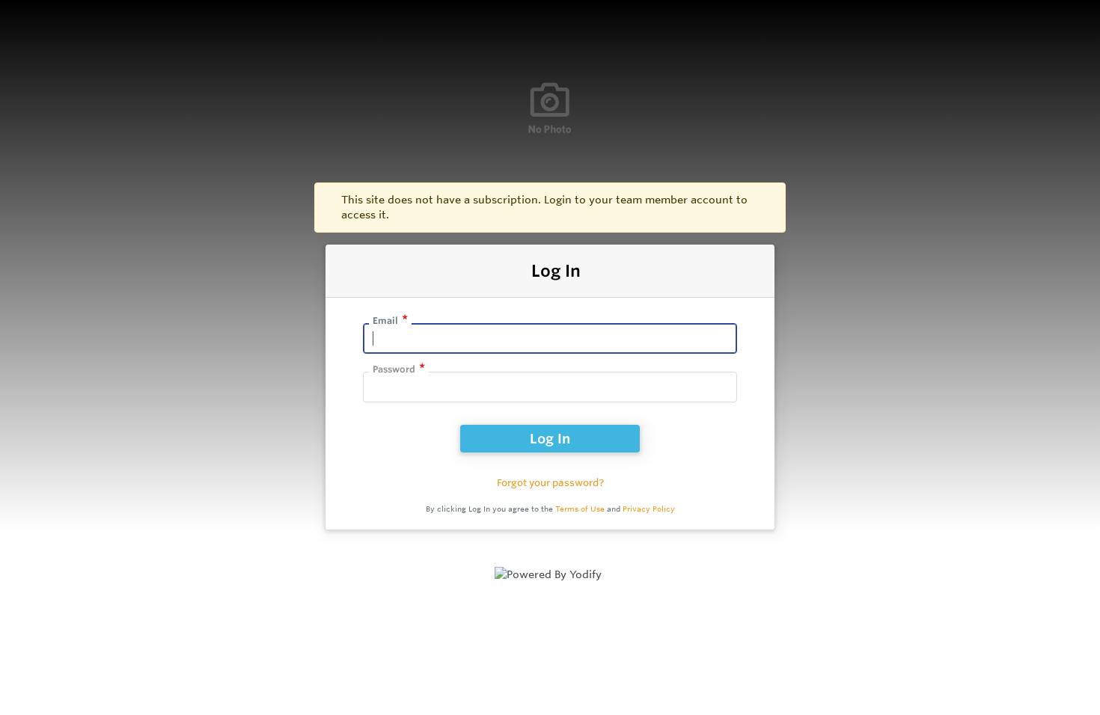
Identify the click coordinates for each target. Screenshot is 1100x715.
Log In (550, 438)
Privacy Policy (649, 509)
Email (385, 320)
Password (394, 369)
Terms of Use (580, 509)
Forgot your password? (550, 482)
